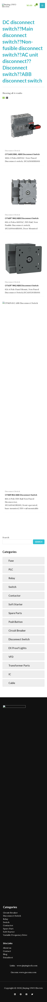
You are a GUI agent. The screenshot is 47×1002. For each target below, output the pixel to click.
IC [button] (10, 674)
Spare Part (8, 928)
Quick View (23, 145)
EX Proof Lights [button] (17, 647)
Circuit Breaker (10, 912)
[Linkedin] (15, 994)
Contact (7, 951)
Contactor (8, 925)
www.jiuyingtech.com (27, 965)
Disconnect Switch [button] (19, 639)
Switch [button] (12, 586)
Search (6, 537)
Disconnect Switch (12, 916)
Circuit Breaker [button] (17, 630)
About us (7, 948)
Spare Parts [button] (15, 613)
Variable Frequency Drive (15, 935)
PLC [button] (11, 569)
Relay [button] (12, 578)
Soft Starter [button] (16, 604)
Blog (5, 954)
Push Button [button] (16, 621)
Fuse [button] (11, 560)
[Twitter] (32, 994)
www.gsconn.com (27, 972)
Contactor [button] (15, 595)
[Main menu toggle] (42, 5)
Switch (6, 922)
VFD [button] (11, 656)
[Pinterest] (21, 994)
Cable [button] (12, 682)
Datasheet (8, 957)
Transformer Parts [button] (19, 665)
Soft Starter (9, 931)
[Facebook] (26, 994)
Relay (5, 919)
